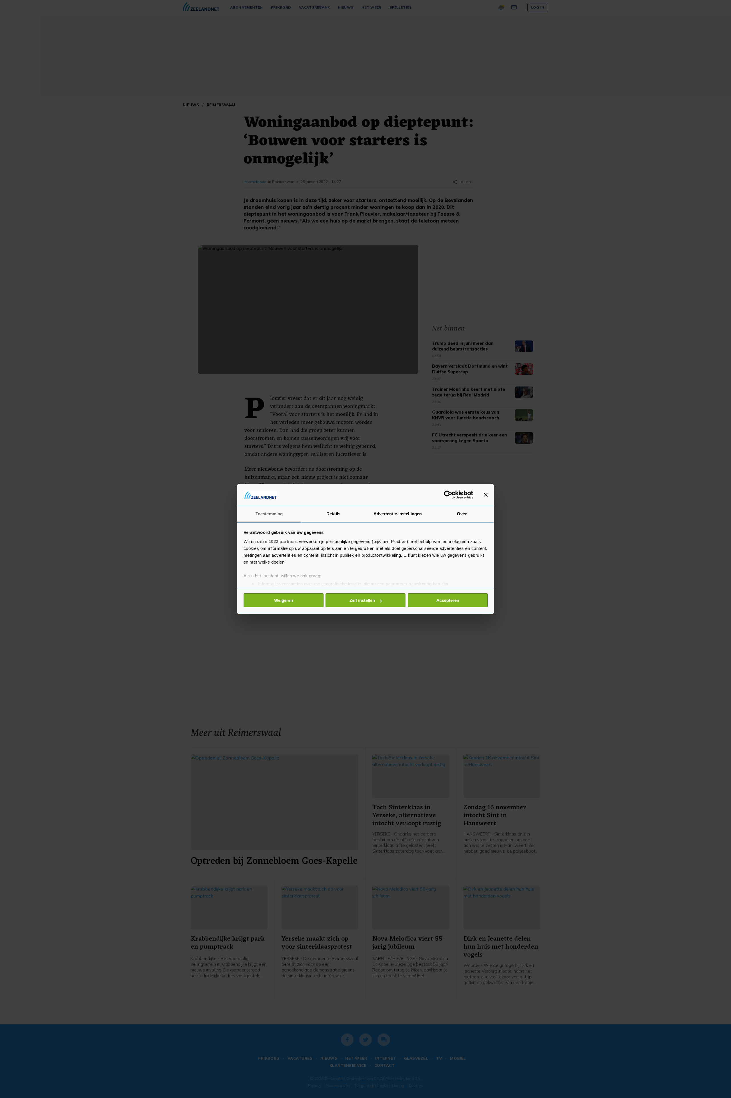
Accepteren (447, 600)
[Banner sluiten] (486, 495)
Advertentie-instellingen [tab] (397, 513)
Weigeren (283, 600)
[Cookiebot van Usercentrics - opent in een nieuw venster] (448, 494)
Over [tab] (462, 513)
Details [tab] (333, 513)
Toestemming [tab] (269, 513)
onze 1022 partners (277, 541)
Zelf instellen (362, 600)
